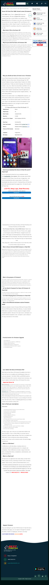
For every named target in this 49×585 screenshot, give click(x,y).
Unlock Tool (39, 28)
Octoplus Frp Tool (40, 23)
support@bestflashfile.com (14, 563)
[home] (32, 3)
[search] (28, 3)
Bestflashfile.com (5, 391)
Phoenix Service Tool (41, 13)
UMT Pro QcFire (40, 33)
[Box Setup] (37, 3)
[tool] (42, 3)
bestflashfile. (7, 176)
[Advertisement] (17, 65)
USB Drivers (25, 126)
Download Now (16, 192)
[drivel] (45, 3)
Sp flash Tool (25, 124)
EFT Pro (38, 18)
